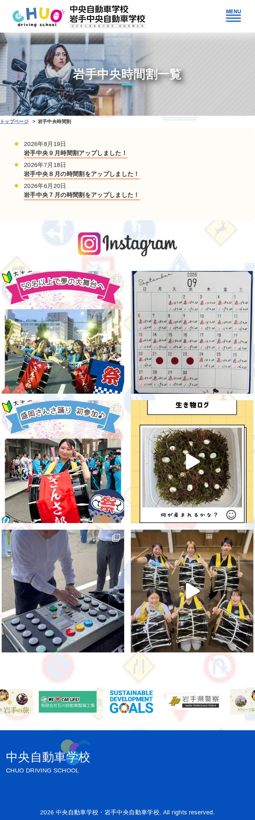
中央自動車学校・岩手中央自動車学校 (79, 16)
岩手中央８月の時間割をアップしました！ (82, 174)
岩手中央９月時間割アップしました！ (76, 153)
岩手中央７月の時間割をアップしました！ (82, 195)
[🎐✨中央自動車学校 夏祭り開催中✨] (63, 591)
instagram (128, 244)
